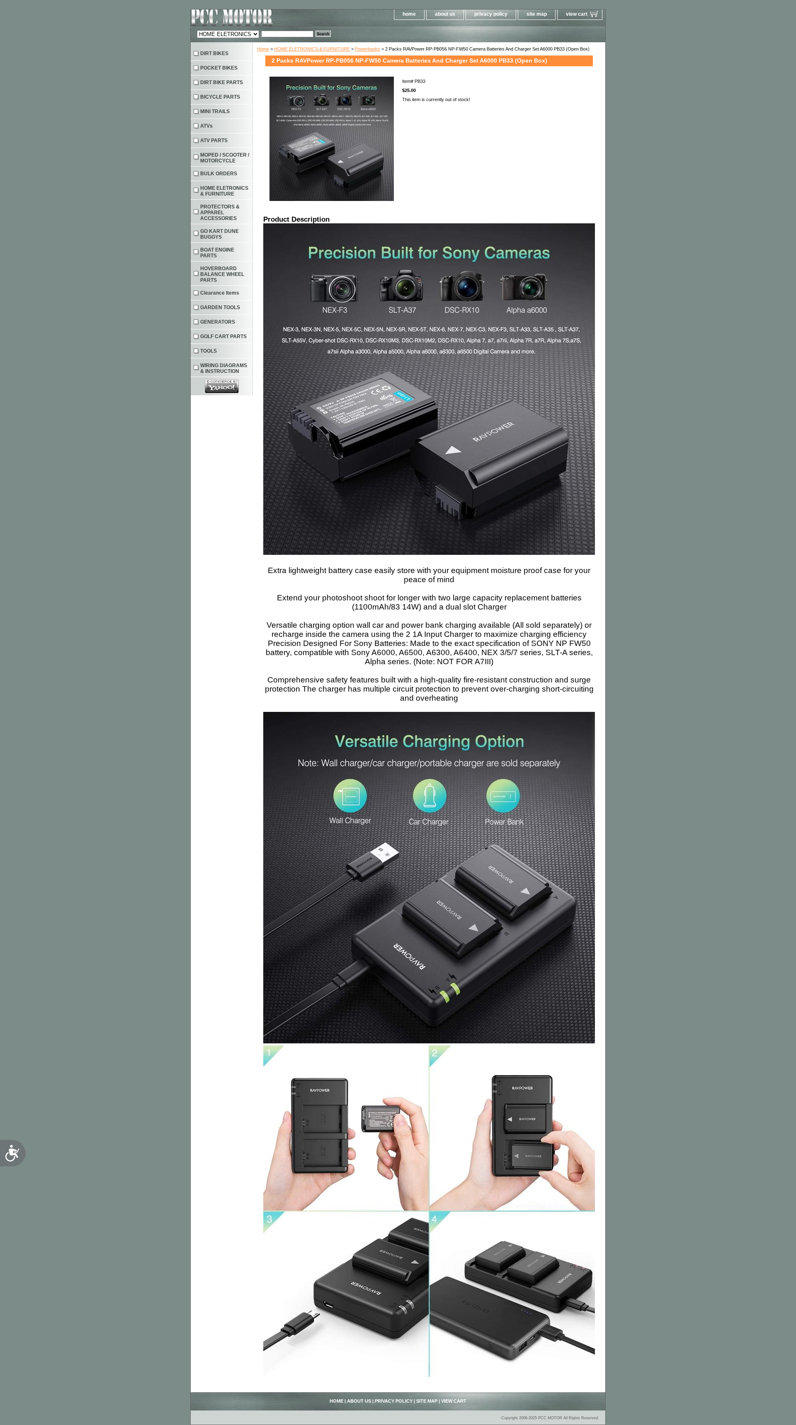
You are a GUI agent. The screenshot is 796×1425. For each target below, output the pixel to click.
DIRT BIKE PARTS (221, 82)
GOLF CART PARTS (223, 336)
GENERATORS (217, 322)
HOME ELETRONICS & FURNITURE (312, 48)
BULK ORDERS (218, 174)
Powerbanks (367, 48)
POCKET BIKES (219, 68)
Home (263, 48)
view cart (576, 14)
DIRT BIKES (214, 53)
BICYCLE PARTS (220, 97)
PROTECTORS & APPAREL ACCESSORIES (220, 212)
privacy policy (490, 14)
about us (445, 14)
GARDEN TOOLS (220, 307)
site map (537, 14)
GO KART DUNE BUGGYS (219, 234)
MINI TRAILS (215, 111)
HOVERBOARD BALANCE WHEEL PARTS (222, 274)
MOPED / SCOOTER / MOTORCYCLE (224, 158)
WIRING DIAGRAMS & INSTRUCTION (223, 368)
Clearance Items (219, 293)
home (409, 14)
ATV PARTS (214, 140)
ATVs (206, 126)
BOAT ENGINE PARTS (217, 253)
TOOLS (208, 351)
